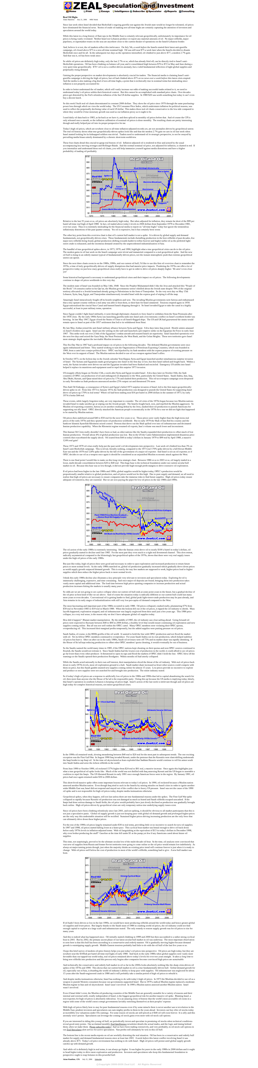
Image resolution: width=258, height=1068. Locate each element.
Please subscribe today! (101, 1026)
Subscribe (98, 1059)
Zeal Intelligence (119, 1024)
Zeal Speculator (74, 1029)
